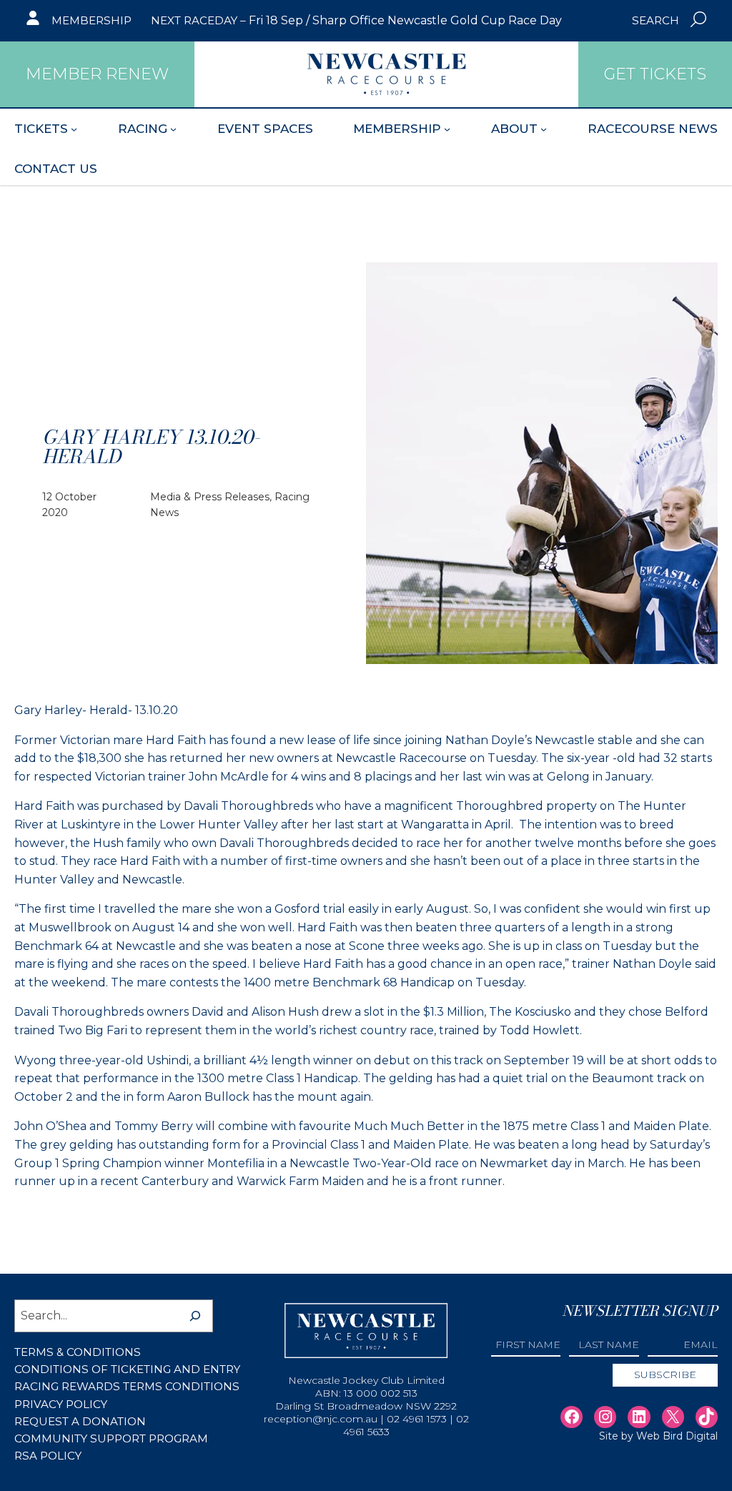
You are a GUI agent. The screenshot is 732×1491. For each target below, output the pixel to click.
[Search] (195, 1316)
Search (655, 20)
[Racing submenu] (173, 129)
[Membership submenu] (447, 129)
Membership (91, 20)
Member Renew (97, 74)
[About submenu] (543, 129)
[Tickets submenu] (74, 129)
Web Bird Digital (677, 1436)
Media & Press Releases (209, 496)
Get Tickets (655, 74)
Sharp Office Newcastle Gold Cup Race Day (437, 20)
